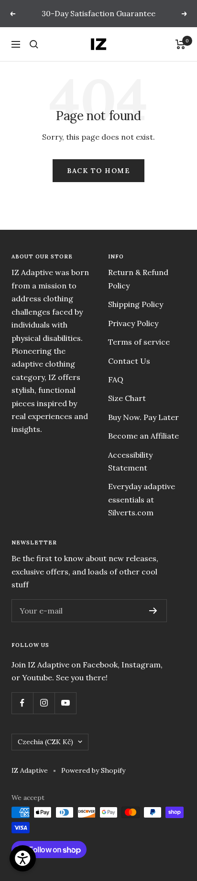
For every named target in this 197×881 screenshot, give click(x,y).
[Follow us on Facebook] (22, 703)
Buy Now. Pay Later (143, 417)
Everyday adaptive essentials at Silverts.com (141, 499)
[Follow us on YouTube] (65, 703)
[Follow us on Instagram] (44, 703)
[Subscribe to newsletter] (153, 610)
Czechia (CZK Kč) (45, 742)
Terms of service (139, 342)
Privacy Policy (133, 323)
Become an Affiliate (143, 435)
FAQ (115, 379)
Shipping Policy (135, 304)
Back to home (98, 170)
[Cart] (180, 44)
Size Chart (127, 398)
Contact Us (129, 361)
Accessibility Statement (130, 461)
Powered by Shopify (93, 770)
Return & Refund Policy (138, 278)
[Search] (34, 44)
